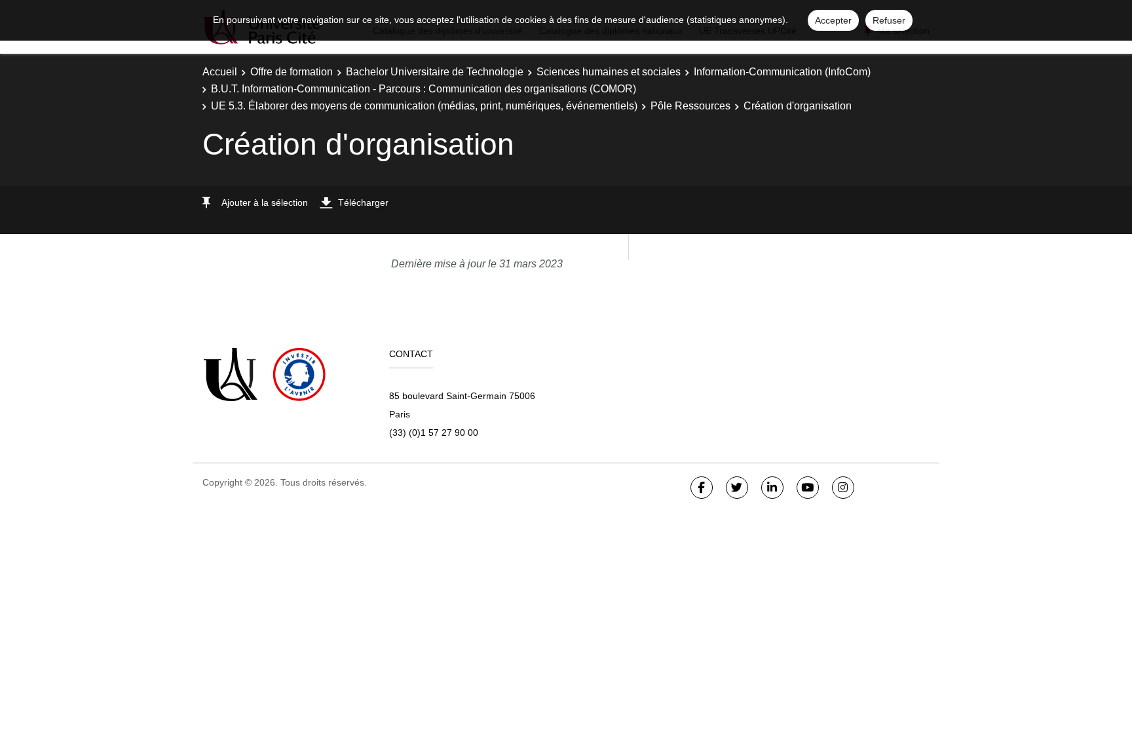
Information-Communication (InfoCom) (782, 71)
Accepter (833, 20)
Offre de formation (291, 71)
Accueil (219, 71)
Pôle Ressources (690, 105)
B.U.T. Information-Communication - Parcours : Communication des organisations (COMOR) (423, 88)
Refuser (889, 20)
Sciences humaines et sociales (609, 71)
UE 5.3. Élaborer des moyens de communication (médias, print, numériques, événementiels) (424, 105)
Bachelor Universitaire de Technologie (434, 71)
